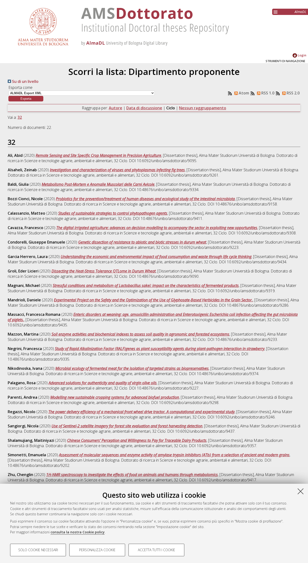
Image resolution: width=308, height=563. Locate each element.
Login (301, 55)
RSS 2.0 (293, 93)
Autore (115, 108)
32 (20, 117)
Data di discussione (144, 108)
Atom (243, 93)
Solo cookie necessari (38, 550)
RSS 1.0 (267, 93)
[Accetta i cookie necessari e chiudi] (300, 491)
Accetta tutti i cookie (156, 550)
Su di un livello (24, 81)
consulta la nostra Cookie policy (78, 532)
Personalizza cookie (97, 550)
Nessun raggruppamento (202, 108)
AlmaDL (300, 11)
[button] (25, 98)
